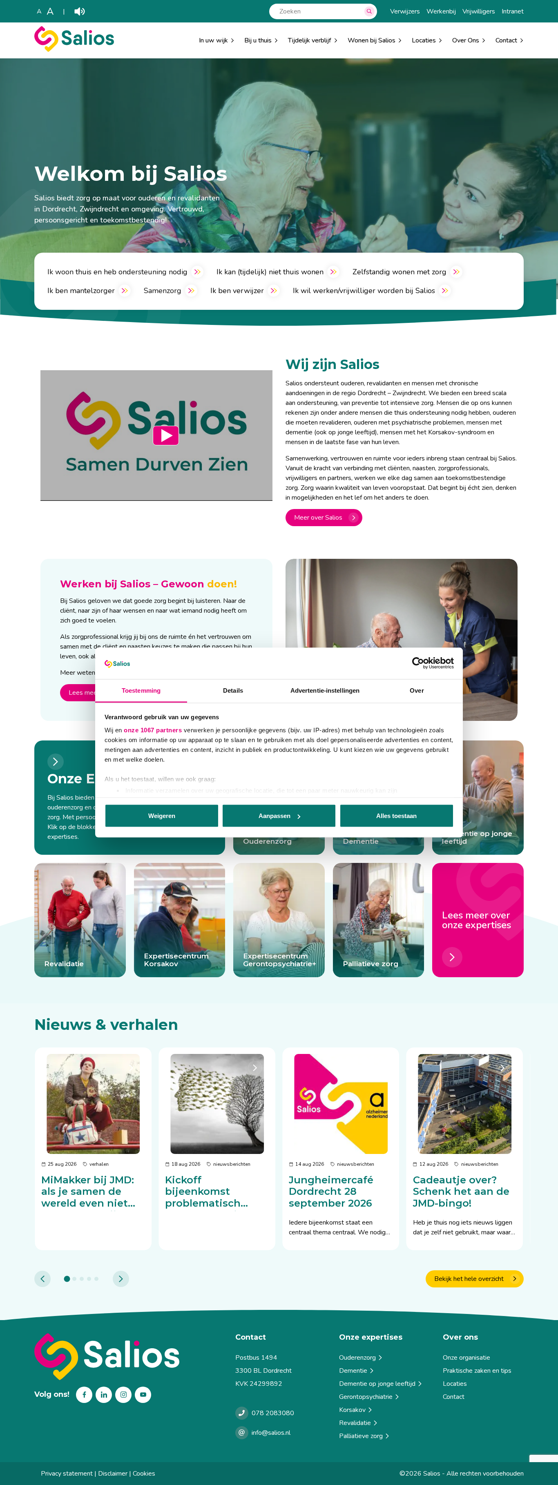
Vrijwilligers (478, 11)
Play (79, 11)
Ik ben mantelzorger (81, 291)
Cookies (144, 1473)
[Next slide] (121, 1279)
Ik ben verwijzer (237, 291)
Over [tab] (417, 690)
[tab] (67, 1279)
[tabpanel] (93, 1149)
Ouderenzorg (357, 1357)
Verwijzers (405, 11)
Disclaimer (112, 1473)
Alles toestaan (396, 815)
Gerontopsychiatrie (366, 1396)
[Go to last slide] (42, 1279)
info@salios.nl (271, 1432)
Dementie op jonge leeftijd (377, 1383)
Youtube (143, 1395)
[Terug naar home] (131, 1356)
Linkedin (104, 1395)
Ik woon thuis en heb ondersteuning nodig (117, 272)
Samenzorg (162, 291)
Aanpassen (274, 815)
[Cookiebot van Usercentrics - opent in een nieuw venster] (418, 663)
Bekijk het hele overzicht (469, 1278)
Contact (453, 1396)
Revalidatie (355, 1422)
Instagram (123, 1395)
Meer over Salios (318, 517)
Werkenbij (441, 11)
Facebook (84, 1395)
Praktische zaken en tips (477, 1370)
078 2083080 (273, 1413)
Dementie (353, 1370)
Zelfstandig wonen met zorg (399, 272)
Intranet (513, 11)
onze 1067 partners (153, 729)
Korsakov (352, 1409)
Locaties (424, 40)
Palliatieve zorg (361, 1436)
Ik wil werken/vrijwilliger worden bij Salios (364, 291)
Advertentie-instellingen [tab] (324, 690)
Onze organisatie (466, 1357)
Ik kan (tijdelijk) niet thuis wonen (270, 272)
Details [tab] (233, 690)
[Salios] (74, 49)
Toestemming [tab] (141, 690)
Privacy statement (67, 1473)
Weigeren (161, 815)
